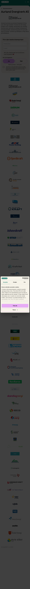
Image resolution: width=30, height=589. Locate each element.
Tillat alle (15, 305)
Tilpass (14, 309)
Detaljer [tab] (15, 282)
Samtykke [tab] (5, 282)
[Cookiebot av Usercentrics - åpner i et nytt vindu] (22, 278)
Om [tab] (24, 282)
